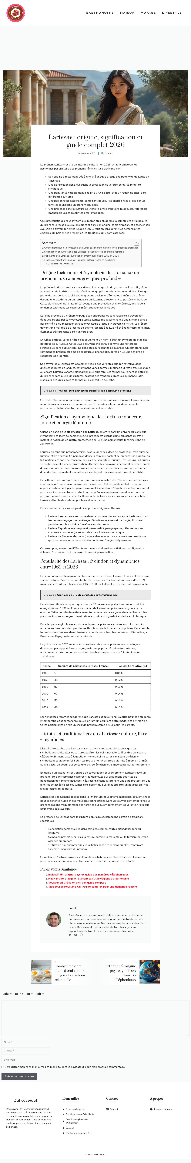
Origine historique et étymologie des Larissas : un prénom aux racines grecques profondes (91, 247)
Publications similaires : (61, 263)
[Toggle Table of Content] (135, 243)
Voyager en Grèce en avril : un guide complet (77, 882)
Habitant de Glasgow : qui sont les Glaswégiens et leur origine (88, 878)
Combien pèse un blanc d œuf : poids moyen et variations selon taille (69, 973)
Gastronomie (100, 13)
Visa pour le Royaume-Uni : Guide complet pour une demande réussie (92, 886)
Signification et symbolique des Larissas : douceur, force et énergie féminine (84, 251)
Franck (109, 153)
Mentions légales (75, 1109)
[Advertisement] (95, 48)
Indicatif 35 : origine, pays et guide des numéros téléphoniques (88, 874)
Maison (127, 13)
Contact (70, 1128)
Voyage (148, 13)
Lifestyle (172, 13)
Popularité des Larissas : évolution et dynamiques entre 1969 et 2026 (81, 255)
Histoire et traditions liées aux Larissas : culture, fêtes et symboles (79, 260)
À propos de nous (163, 1109)
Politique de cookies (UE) (79, 1133)
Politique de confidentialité (80, 1114)
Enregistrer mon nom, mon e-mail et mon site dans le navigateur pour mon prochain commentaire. (65, 1067)
